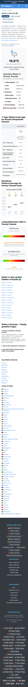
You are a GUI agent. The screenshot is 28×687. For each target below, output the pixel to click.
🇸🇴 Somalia (5, 485)
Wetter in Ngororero (7, 312)
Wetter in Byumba (7, 305)
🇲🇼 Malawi (5, 450)
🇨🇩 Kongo (4, 437)
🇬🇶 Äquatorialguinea (8, 396)
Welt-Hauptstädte (14, 600)
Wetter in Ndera (6, 307)
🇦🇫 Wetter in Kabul (20, 547)
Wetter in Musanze (7, 290)
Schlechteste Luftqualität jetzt (14, 575)
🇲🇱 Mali (4, 452)
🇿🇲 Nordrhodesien (7, 472)
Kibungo (4, 378)
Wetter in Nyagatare (7, 285)
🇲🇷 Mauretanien (6, 456)
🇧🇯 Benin (4, 400)
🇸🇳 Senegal (5, 478)
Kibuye (4, 374)
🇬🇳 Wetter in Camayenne (14, 542)
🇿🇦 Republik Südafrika (8, 476)
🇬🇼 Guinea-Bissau (7, 426)
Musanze (4, 369)
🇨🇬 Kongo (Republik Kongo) (10, 439)
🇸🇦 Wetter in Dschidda (14, 544)
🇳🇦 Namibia (5, 465)
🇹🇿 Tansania (5, 500)
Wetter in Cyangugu (7, 292)
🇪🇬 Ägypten (5, 389)
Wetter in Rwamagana (8, 297)
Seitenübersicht (14, 592)
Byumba (4, 383)
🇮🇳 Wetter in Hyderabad (14, 539)
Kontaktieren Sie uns (14, 590)
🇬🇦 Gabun (4, 417)
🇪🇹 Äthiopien (5, 398)
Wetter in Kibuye (6, 295)
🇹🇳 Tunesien (5, 507)
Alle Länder (14, 597)
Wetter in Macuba (7, 317)
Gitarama (4, 367)
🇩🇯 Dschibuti (5, 413)
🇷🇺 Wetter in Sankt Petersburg (14, 555)
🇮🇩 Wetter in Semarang (14, 528)
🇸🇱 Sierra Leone (6, 483)
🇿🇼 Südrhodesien (7, 494)
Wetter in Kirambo (7, 310)
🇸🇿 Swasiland (5, 498)
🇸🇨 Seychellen (6, 481)
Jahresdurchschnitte (8, 22)
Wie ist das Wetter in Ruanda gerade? (11, 331)
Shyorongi (5, 380)
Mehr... (14, 587)
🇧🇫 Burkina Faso (6, 404)
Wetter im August (15, 16)
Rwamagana (5, 376)
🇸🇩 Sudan (4, 492)
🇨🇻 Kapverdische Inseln (8, 430)
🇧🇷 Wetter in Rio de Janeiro (14, 536)
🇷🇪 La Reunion (6, 441)
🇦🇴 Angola (5, 393)
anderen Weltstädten (10, 38)
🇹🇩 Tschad (5, 505)
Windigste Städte (14, 570)
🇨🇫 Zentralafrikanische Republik (11, 514)
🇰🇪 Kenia (4, 432)
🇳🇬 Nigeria (5, 470)
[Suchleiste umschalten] (19, 6)
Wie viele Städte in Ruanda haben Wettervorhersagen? (13, 350)
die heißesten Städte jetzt (10, 40)
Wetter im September (8, 19)
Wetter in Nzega (6, 315)
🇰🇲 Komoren (5, 434)
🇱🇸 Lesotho (5, 443)
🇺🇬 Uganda (5, 509)
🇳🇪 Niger (4, 467)
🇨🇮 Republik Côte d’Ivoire (9, 474)
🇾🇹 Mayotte (5, 461)
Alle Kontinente (14, 595)
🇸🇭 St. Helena (5, 487)
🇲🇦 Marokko (5, 454)
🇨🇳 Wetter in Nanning (14, 553)
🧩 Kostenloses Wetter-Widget (14, 602)
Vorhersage (5, 16)
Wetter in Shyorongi (7, 302)
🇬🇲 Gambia (5, 419)
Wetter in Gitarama (7, 287)
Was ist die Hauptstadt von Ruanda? (14, 346)
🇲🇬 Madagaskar (6, 448)
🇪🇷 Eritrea (4, 415)
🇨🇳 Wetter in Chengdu (14, 533)
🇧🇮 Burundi (5, 407)
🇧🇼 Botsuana (5, 402)
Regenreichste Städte (14, 567)
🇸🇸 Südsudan (5, 496)
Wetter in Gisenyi (7, 282)
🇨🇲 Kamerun (5, 428)
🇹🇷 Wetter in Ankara (14, 530)
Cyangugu (5, 372)
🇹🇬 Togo (4, 503)
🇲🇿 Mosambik (6, 463)
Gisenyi (14, 28)
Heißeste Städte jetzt (14, 562)
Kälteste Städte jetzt (14, 565)
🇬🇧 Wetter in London (8, 547)
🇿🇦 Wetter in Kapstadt (14, 550)
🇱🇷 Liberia (4, 445)
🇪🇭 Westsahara (6, 511)
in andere (4, 10)
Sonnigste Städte (14, 572)
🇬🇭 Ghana (4, 421)
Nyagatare (5, 365)
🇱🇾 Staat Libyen (6, 489)
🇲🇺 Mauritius (5, 459)
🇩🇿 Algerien (5, 391)
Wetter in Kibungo (7, 300)
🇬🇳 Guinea (5, 423)
